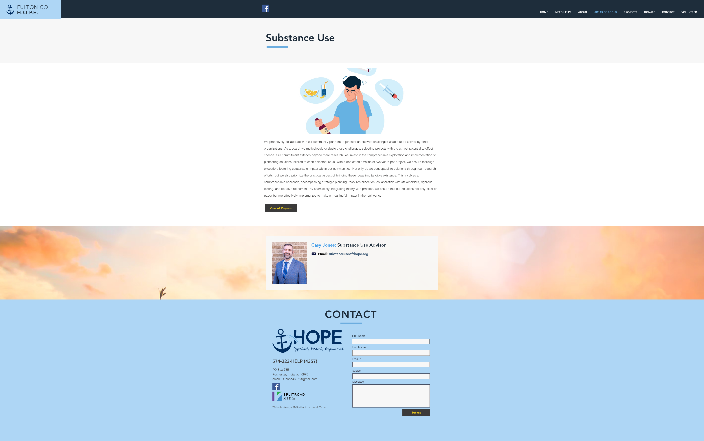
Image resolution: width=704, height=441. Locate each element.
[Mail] (313, 254)
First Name (358, 335)
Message (358, 381)
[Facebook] (265, 8)
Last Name (359, 347)
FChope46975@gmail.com (299, 379)
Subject (356, 370)
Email (355, 359)
